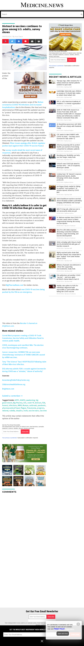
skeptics (19, 411)
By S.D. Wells (68, 120)
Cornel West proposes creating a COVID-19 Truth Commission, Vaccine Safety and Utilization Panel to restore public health (23, 338)
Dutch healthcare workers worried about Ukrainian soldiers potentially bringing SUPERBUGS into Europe (69, 201)
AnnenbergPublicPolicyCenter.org (15, 380)
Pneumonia (31, 408)
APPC (17, 400)
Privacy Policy (59, 629)
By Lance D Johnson (70, 225)
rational (5, 411)
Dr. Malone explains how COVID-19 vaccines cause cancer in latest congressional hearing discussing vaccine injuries (69, 220)
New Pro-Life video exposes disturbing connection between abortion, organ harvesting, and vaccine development (67, 233)
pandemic (42, 405)
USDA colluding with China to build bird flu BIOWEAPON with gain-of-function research (69, 244)
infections (13, 405)
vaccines (43, 411)
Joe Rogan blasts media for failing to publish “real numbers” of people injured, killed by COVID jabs (68, 189)
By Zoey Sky (68, 205)
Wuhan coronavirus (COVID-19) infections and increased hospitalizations (22, 104)
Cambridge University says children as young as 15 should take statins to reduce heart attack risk (69, 93)
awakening (30, 400)
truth (26, 411)
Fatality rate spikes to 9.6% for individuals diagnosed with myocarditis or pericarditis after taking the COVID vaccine (68, 289)
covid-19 (30, 403)
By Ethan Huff (68, 87)
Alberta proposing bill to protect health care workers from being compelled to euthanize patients (68, 147)
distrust (38, 403)
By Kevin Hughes (69, 130)
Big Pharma (17, 403)
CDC (24, 403)
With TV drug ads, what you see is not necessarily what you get (68, 210)
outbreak (33, 405)
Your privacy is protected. (9, 438)
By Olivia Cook (68, 151)
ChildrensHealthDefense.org (13, 384)
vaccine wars (34, 411)
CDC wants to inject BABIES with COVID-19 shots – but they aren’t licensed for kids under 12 (68, 136)
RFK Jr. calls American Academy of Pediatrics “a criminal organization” (69, 102)
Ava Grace (19, 37)
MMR (20, 405)
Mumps (25, 405)
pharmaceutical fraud (11, 408)
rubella (12, 411)
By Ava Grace (68, 141)
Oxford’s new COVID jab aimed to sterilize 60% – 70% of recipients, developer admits (68, 166)
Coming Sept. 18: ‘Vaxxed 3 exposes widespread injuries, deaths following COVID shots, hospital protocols (69, 177)
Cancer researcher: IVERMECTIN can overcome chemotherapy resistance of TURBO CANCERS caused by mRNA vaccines (23, 354)
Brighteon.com (8, 389)
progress (40, 408)
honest (5, 405)
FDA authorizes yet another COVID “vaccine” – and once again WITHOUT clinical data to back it (68, 277)
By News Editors (69, 182)
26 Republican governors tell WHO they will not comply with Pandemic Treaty (69, 126)
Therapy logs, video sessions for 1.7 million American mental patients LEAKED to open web (69, 83)
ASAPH (22, 400)
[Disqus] (24, 522)
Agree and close (63, 633)
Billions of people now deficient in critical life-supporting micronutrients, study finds (69, 267)
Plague (23, 408)
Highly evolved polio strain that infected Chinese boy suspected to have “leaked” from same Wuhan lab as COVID (69, 256)
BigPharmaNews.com (14, 285)
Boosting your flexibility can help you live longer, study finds (68, 156)
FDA (43, 403)
